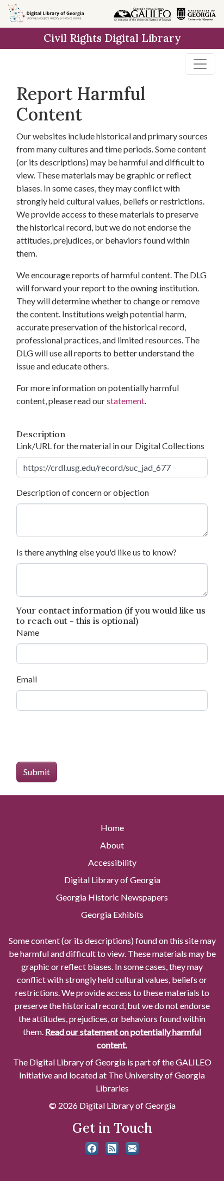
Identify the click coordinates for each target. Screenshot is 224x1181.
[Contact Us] (132, 1148)
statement (126, 400)
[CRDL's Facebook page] (91, 1148)
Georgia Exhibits (112, 914)
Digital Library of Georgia (112, 879)
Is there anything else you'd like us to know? (96, 552)
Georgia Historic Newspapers (112, 897)
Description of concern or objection (82, 492)
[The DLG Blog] (112, 1148)
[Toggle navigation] (200, 64)
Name (27, 632)
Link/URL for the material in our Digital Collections (110, 446)
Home (112, 827)
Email (26, 679)
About (112, 845)
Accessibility (112, 862)
